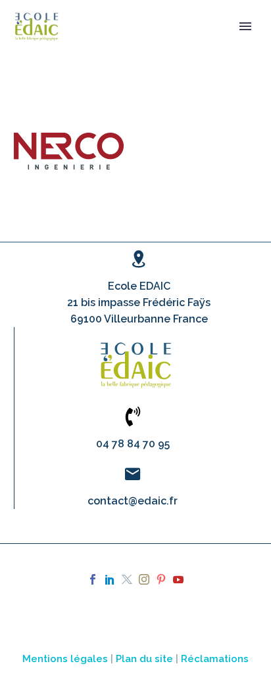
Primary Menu (245, 26)
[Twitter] (127, 579)
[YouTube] (178, 579)
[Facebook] (92, 579)
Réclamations (215, 658)
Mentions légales (65, 658)
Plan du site (144, 658)
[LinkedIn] (110, 579)
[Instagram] (144, 579)
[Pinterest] (161, 579)
